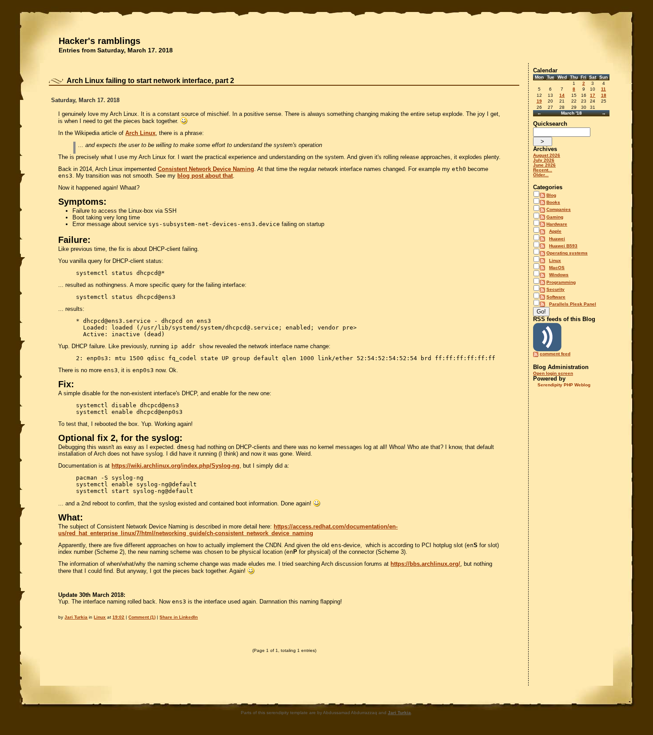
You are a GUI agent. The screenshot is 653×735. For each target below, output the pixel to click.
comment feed (555, 353)
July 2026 (543, 160)
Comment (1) (141, 617)
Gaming (554, 217)
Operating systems (567, 252)
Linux (100, 617)
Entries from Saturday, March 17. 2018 (116, 50)
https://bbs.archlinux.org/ (425, 563)
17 (592, 95)
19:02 (118, 617)
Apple (555, 231)
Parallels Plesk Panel (572, 304)
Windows (559, 274)
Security (555, 289)
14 (562, 95)
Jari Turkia (76, 617)
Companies (558, 209)
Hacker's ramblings (99, 41)
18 (603, 95)
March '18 (571, 113)
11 (603, 89)
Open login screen (553, 373)
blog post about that (205, 175)
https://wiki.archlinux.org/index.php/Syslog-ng (175, 465)
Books (553, 202)
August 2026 (546, 155)
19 (539, 101)
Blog (551, 195)
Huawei (557, 238)
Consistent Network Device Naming (206, 169)
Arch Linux (140, 133)
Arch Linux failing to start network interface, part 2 (150, 80)
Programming (561, 282)
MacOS (557, 267)
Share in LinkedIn (178, 617)
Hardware (556, 224)
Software (555, 296)
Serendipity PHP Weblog (564, 384)
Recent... (542, 169)
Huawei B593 (563, 245)
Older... (541, 174)
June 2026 (544, 165)
